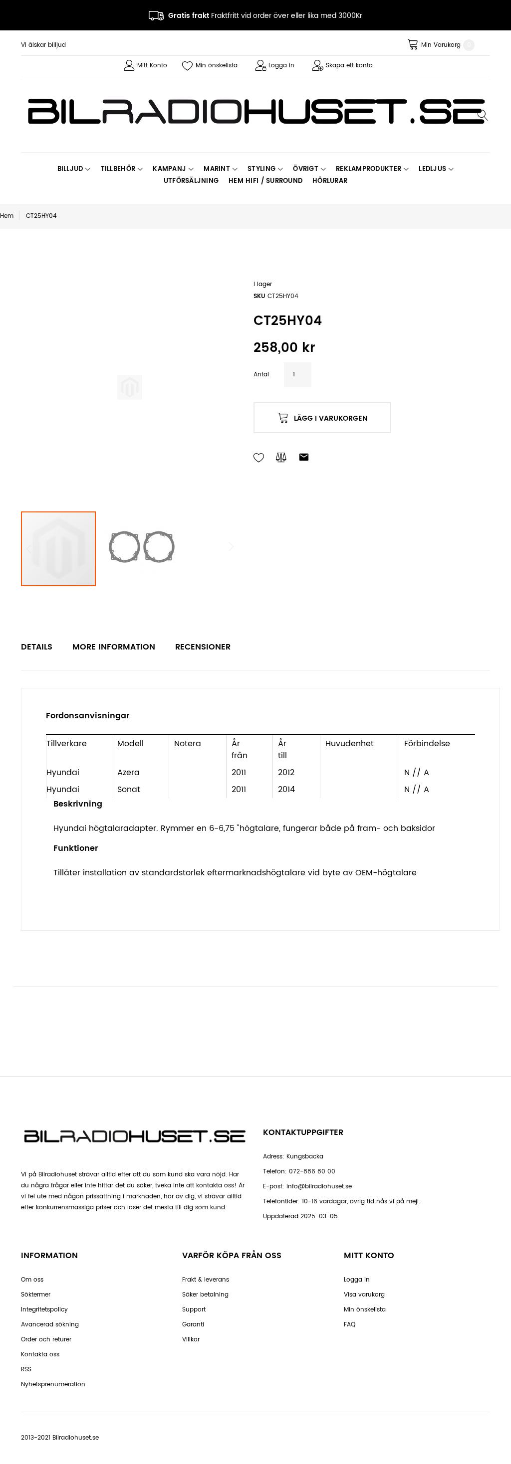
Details (36, 647)
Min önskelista (217, 65)
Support (194, 1309)
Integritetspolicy (44, 1309)
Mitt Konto (152, 65)
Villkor (191, 1339)
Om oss (32, 1280)
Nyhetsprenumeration (53, 1384)
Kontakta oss (40, 1354)
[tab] (36, 647)
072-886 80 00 (312, 1171)
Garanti (193, 1324)
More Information (113, 647)
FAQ (349, 1324)
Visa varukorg (364, 1295)
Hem (6, 216)
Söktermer (35, 1295)
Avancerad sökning (50, 1324)
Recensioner (203, 647)
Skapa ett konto (349, 65)
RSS (26, 1369)
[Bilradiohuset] (255, 111)
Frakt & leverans (205, 1280)
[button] (140, 549)
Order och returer (46, 1339)
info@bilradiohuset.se (319, 1186)
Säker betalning (205, 1295)
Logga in (281, 65)
